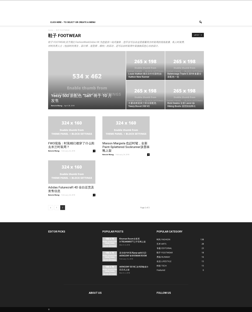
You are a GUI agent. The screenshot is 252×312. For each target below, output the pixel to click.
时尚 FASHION (163, 239)
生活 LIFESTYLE (164, 261)
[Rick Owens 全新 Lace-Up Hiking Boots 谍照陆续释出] (184, 94)
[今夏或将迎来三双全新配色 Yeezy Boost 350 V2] (145, 94)
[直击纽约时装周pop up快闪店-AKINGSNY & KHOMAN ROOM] (109, 256)
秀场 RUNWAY (163, 257)
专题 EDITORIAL (164, 248)
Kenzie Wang (56, 105)
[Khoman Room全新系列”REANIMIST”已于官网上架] (109, 242)
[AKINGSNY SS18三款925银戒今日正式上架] (109, 270)
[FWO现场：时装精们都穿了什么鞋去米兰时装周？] (71, 128)
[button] (200, 22)
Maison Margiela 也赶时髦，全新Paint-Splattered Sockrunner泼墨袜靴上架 (126, 147)
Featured (161, 270)
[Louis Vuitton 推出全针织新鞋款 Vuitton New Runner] (145, 65)
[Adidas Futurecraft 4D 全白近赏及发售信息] (71, 172)
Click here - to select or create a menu (72, 22)
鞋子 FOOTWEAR (165, 252)
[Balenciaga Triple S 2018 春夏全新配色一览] (184, 65)
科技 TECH (162, 265)
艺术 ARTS (161, 243)
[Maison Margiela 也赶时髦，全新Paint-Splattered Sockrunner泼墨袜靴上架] (126, 128)
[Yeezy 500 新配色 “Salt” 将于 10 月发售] (87, 84)
